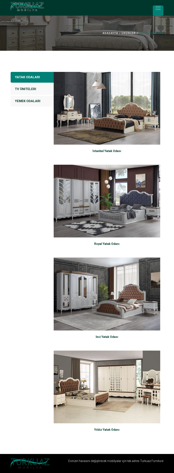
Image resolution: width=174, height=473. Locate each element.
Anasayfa (110, 33)
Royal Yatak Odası (106, 243)
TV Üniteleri (25, 89)
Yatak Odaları (27, 77)
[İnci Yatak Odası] (107, 294)
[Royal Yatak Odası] (107, 201)
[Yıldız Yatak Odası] (107, 387)
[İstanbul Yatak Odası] (107, 108)
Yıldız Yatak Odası (106, 429)
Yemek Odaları (27, 101)
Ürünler (129, 33)
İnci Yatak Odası (107, 337)
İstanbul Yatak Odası (107, 151)
